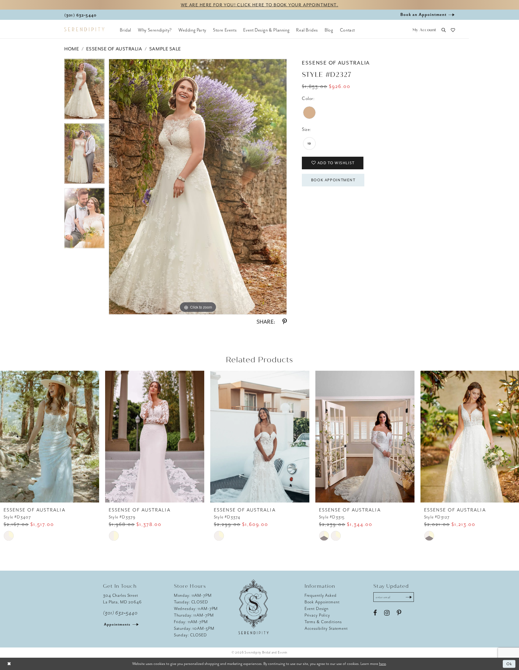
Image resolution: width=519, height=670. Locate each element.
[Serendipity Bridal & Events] (84, 29)
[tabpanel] (84, 91)
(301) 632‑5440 (120, 613)
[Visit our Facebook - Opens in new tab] (375, 613)
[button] (424, 30)
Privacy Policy (317, 615)
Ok (509, 663)
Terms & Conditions (323, 621)
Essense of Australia (114, 49)
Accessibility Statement (326, 628)
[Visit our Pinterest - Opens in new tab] (399, 613)
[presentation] (49, 436)
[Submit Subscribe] (409, 597)
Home (71, 49)
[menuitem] (125, 30)
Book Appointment (333, 180)
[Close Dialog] (9, 664)
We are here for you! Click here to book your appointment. (259, 5)
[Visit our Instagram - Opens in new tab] (387, 613)
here (382, 663)
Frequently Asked (321, 595)
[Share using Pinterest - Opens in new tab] (284, 321)
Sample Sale (165, 49)
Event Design (317, 608)
